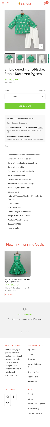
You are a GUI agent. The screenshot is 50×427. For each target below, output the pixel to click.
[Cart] (45, 3)
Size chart (41, 91)
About (30, 394)
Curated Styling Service (34, 365)
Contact (31, 354)
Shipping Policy (34, 372)
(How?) (40, 128)
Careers (31, 399)
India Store (32, 381)
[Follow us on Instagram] (8, 397)
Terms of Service (35, 413)
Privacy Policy (33, 408)
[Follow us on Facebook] (14, 397)
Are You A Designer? (36, 404)
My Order (32, 349)
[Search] (8, 3)
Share (7, 146)
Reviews (31, 359)
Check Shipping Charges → (17, 123)
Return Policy (33, 377)
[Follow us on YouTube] (8, 403)
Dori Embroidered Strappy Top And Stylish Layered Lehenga (17, 280)
